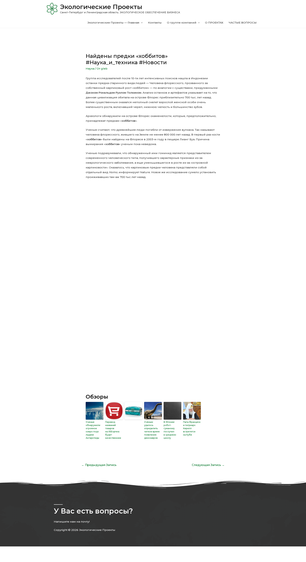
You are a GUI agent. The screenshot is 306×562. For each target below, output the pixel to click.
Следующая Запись (208, 465)
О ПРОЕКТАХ (214, 22)
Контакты (155, 22)
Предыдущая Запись (99, 465)
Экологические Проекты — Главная (113, 22)
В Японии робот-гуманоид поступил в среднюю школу (170, 430)
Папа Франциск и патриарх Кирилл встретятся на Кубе (191, 428)
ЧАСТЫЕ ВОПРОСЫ (243, 22)
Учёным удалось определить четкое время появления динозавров (152, 430)
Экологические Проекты (101, 7)
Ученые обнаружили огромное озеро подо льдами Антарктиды (93, 430)
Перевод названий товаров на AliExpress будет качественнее (113, 430)
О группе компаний (181, 22)
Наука (90, 68)
